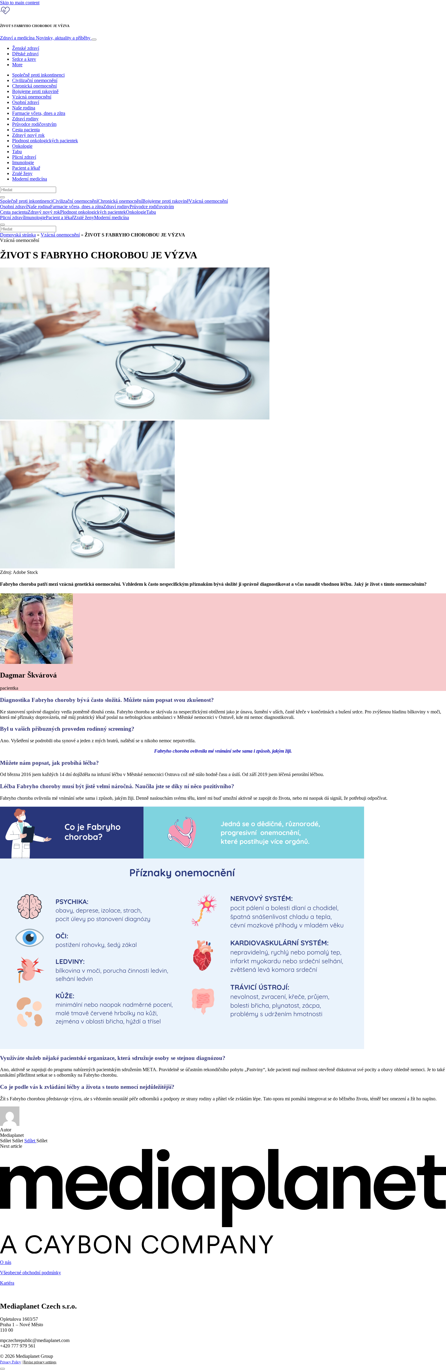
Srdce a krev (24, 59)
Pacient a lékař (26, 168)
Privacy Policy (10, 1362)
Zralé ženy (22, 173)
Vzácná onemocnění (31, 96)
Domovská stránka (18, 234)
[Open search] (2, 197)
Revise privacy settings (39, 1362)
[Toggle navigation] (94, 39)
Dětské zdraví (25, 53)
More (17, 64)
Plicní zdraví (24, 157)
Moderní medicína (29, 178)
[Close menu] (2, 225)
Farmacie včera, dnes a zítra (38, 113)
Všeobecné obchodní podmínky (30, 1272)
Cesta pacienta (26, 129)
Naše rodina (23, 107)
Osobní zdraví (25, 102)
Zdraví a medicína (45, 37)
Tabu (17, 151)
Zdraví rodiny (25, 118)
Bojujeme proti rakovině (35, 91)
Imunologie (23, 162)
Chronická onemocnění (34, 85)
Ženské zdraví (25, 48)
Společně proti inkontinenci (38, 75)
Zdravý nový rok (28, 135)
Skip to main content (19, 2)
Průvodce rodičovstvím (34, 124)
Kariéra (7, 1282)
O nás (5, 1262)
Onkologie (22, 146)
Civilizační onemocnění (34, 80)
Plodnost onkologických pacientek (45, 140)
